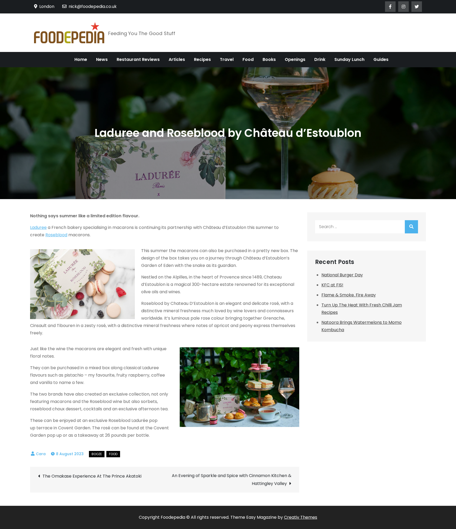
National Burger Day (342, 275)
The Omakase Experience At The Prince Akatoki (91, 476)
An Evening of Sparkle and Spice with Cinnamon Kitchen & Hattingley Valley (231, 480)
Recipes (202, 59)
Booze (97, 454)
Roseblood (56, 235)
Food (248, 59)
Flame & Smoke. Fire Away (348, 295)
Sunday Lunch (349, 59)
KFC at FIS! (332, 285)
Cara (41, 453)
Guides (380, 59)
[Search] (411, 226)
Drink (319, 59)
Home (80, 59)
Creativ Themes (300, 517)
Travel (227, 59)
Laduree (38, 227)
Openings (295, 59)
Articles (177, 59)
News (102, 59)
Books (269, 59)
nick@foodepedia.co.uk (93, 6)
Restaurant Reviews (138, 59)
